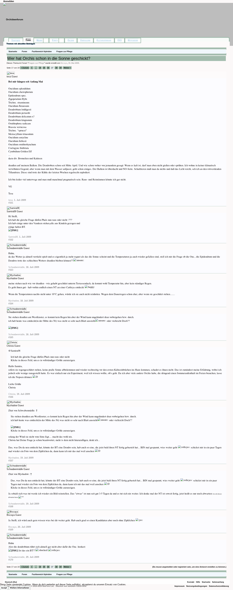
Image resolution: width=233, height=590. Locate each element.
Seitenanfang (218, 582)
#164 (10, 303)
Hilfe (198, 582)
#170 (10, 559)
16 (48, 68)
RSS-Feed (227, 582)
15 (44, 68)
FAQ (120, 40)
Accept (4, 588)
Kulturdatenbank (104, 40)
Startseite (15, 40)
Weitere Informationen (19, 588)
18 (56, 68)
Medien (39, 40)
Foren (28, 40)
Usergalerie (85, 40)
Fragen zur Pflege (36, 63)
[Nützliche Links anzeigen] (224, 51)
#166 (10, 397)
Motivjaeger (133, 40)
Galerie (71, 40)
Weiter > (67, 68)
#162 (10, 239)
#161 (10, 202)
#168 (10, 506)
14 (40, 68)
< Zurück (25, 68)
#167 (10, 460)
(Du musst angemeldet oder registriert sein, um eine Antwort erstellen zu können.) (189, 567)
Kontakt (190, 582)
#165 (10, 337)
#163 (10, 270)
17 (52, 68)
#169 (10, 529)
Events (55, 40)
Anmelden (8, 1)
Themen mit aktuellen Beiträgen (20, 44)
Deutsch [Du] (11, 582)
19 (60, 68)
